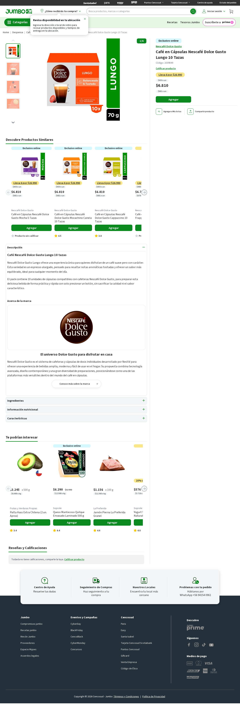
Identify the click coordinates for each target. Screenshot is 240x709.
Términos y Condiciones (126, 696)
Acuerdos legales (30, 656)
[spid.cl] (134, 3)
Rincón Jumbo (28, 636)
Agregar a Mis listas (172, 111)
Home (6, 32)
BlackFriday (77, 630)
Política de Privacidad (153, 696)
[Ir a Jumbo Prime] (195, 628)
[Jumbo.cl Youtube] (211, 645)
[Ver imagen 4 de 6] (13, 105)
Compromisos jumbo (31, 624)
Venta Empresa (129, 662)
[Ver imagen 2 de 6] (13, 69)
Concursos (76, 649)
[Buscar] (193, 11)
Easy (123, 630)
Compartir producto (204, 111)
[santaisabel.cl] (90, 3)
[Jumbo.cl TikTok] (204, 645)
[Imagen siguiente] (13, 122)
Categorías (20, 22)
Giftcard (125, 656)
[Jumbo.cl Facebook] (189, 645)
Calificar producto (166, 68)
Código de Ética (129, 668)
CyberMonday (78, 643)
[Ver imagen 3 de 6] (13, 87)
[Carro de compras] (231, 11)
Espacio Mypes (28, 649)
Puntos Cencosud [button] (152, 2)
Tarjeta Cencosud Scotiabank (136, 643)
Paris (123, 624)
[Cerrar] (84, 19)
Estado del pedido (228, 2)
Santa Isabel (127, 636)
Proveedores (28, 643)
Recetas (172, 22)
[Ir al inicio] (19, 11)
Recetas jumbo (28, 630)
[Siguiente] (144, 192)
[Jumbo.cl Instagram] (196, 645)
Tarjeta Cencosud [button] (179, 2)
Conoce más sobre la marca (74, 384)
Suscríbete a (213, 22)
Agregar (173, 100)
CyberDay (76, 624)
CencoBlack (77, 636)
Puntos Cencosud (130, 649)
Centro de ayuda (205, 2)
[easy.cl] (120, 3)
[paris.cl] (107, 3)
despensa (17, 32)
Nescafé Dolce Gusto (169, 46)
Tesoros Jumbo (190, 22)
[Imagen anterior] (13, 40)
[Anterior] (8, 192)
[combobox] (141, 11)
